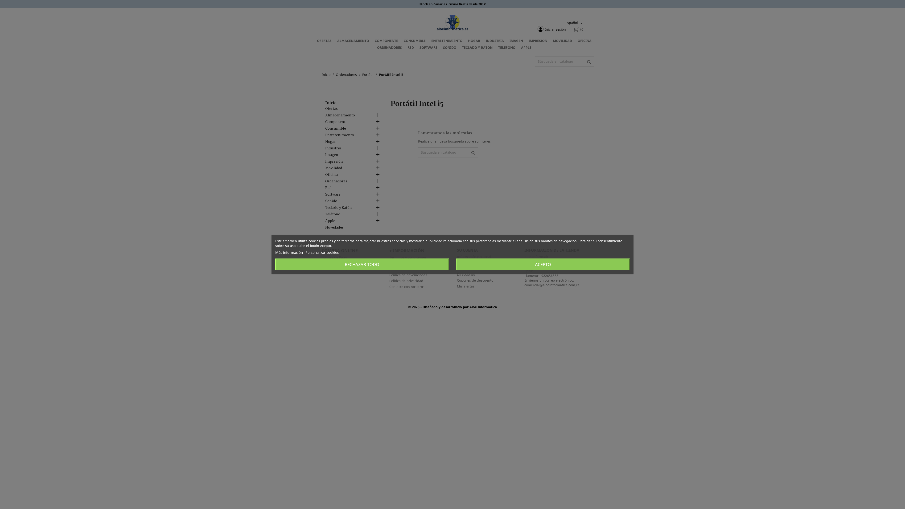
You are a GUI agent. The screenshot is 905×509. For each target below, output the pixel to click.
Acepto (543, 264)
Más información (289, 252)
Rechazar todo (362, 264)
